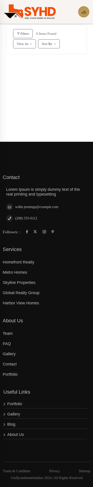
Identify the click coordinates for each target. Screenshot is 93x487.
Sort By (47, 44)
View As (22, 44)
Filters (25, 33)
